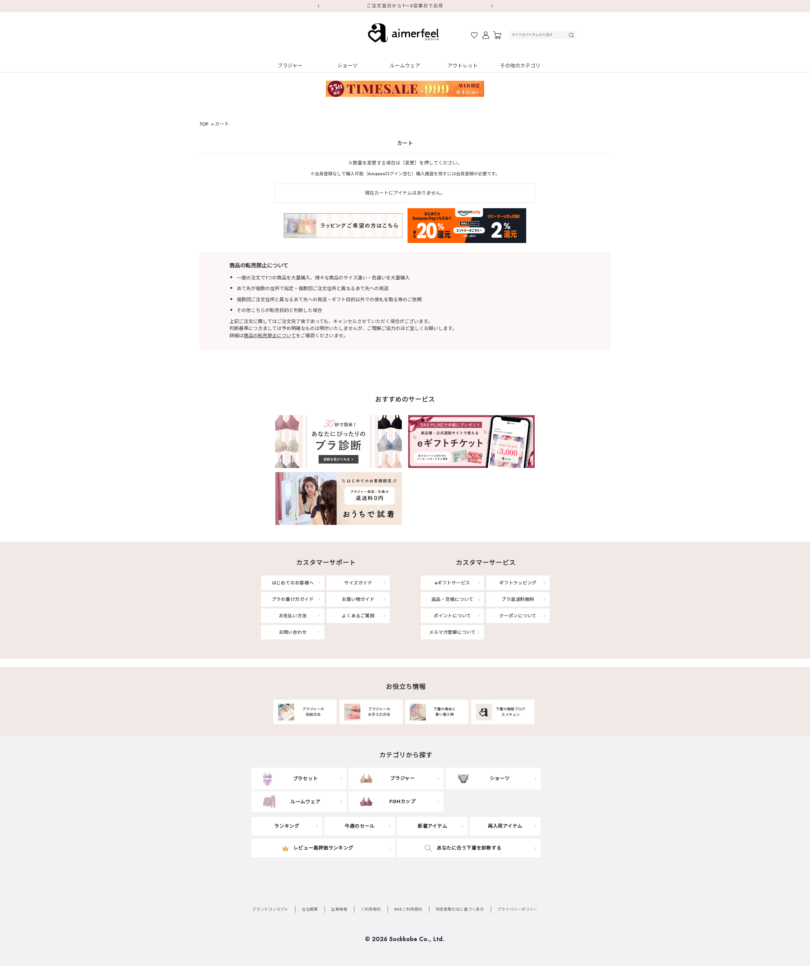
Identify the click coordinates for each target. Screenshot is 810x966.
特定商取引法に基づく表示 (460, 909)
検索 (572, 35)
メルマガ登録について (452, 632)
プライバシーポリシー (517, 909)
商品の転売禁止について (270, 335)
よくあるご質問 (358, 616)
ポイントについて (452, 616)
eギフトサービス (452, 583)
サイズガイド (358, 583)
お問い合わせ (293, 632)
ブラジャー (289, 65)
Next (492, 6)
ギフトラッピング (518, 583)
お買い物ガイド (358, 599)
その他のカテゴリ (520, 65)
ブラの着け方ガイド (293, 599)
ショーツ (347, 65)
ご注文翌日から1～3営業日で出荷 (405, 6)
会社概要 (310, 909)
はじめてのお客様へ (293, 583)
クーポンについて (518, 616)
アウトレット (462, 65)
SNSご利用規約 (408, 909)
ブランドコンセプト (270, 909)
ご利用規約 (371, 909)
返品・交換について (453, 599)
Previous (318, 6)
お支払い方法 (293, 616)
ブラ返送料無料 (518, 599)
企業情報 (339, 909)
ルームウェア (405, 65)
